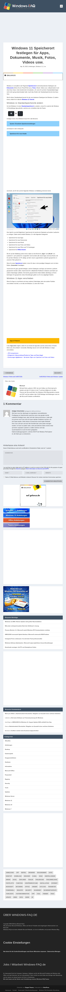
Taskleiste (9, 893)
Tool (38, 893)
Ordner (34, 886)
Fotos (34, 88)
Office (27, 886)
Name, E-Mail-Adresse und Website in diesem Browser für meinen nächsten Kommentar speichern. (33, 477)
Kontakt (15, 990)
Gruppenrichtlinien (10, 758)
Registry (7, 779)
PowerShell (10, 890)
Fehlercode (40, 879)
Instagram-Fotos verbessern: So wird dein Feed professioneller (23, 638)
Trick (52, 893)
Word (27, 897)
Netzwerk (19, 886)
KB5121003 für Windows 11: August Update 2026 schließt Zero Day (32, 722)
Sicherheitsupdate (50, 890)
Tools (6, 787)
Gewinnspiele (9, 753)
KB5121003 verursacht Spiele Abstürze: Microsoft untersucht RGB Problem (27, 634)
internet (54, 883)
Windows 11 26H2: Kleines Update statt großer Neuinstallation (23, 621)
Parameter (52, 886)
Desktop (7, 749)
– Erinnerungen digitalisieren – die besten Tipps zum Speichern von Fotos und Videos (30, 357)
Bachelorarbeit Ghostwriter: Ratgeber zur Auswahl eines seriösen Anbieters (38, 713)
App (17, 872)
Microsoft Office (9, 770)
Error (8, 879)
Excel (15, 879)
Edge (40, 876)
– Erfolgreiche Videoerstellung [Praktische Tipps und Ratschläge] (25, 355)
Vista (21, 897)
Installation (44, 883)
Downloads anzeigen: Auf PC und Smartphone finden (20, 647)
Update (8, 897)
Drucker (27, 876)
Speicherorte (32, 86)
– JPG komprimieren (12, 353)
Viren (15, 897)
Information (8, 766)
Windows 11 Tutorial (28, 99)
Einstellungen (50, 876)
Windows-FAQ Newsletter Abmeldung (49, 990)
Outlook (43, 886)
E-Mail (34, 876)
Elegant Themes (29, 987)
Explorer (22, 879)
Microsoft (9, 886)
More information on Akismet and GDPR (37, 468)
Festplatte (10, 883)
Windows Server (9, 796)
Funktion (19, 883)
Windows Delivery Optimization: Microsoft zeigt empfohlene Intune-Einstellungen (29, 643)
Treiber (45, 893)
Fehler (30, 879)
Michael (22, 385)
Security (7, 783)
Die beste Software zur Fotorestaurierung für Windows (27, 718)
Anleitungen (32, 66)
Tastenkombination (22, 893)
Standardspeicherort (28, 106)
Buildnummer (41, 872)
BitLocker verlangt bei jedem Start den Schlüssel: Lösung (22, 626)
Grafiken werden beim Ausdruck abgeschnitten (25, 730)
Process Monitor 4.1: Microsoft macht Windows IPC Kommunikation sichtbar (27, 630)
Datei (50, 872)
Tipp (33, 893)
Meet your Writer (10, 713)
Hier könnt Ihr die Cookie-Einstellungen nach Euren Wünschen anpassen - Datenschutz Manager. (31, 951)
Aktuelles (7, 740)
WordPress (46, 987)
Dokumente (10, 88)
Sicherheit (37, 890)
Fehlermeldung (51, 879)
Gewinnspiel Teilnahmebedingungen (28, 990)
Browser (32, 872)
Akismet (18, 468)
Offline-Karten (21, 249)
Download (17, 876)
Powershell (8, 775)
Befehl (23, 872)
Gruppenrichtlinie (31, 883)
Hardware (7, 762)
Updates (7, 792)
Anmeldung (10, 872)
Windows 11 (39, 66)
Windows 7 (8, 809)
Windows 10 (8, 804)
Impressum (8, 990)
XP (32, 897)
